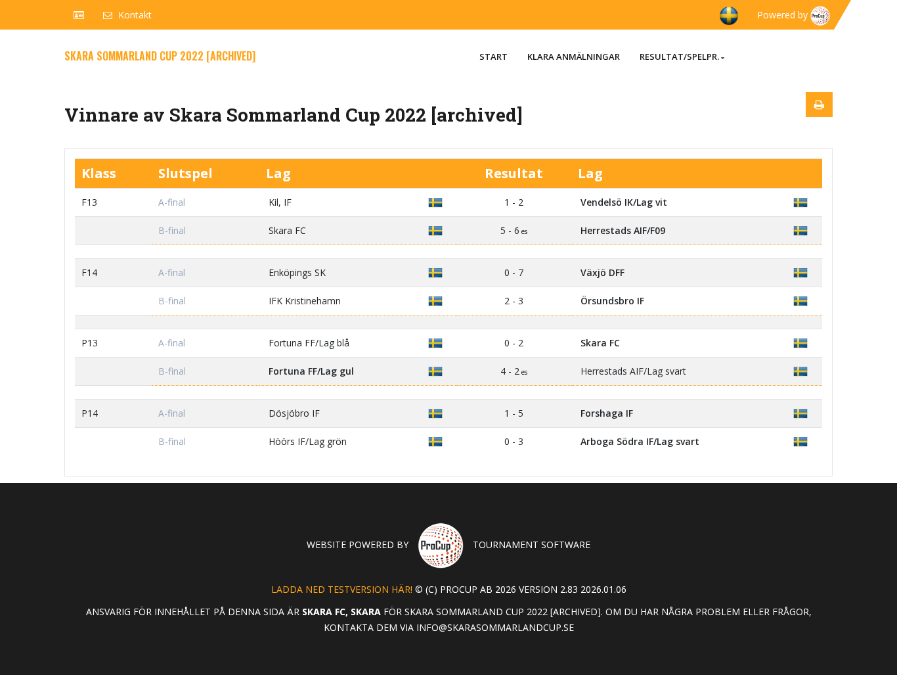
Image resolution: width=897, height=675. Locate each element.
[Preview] (819, 104)
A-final (171, 202)
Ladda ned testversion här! (341, 589)
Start (493, 56)
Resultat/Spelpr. (679, 56)
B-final (172, 230)
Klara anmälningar (573, 56)
